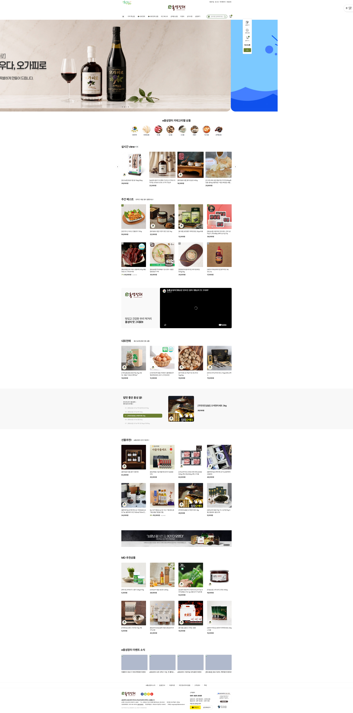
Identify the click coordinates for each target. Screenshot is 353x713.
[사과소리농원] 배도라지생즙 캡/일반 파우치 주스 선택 (187, 181)
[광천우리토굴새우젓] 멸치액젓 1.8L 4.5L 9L (218, 271)
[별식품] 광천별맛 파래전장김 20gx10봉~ (190, 232)
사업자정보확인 (140, 704)
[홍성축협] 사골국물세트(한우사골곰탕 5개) (161, 473)
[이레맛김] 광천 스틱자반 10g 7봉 (131, 628)
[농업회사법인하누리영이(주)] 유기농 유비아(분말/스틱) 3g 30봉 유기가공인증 (190, 591)
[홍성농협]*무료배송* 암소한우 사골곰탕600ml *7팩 (161, 271)
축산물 (158, 135)
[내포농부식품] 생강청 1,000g (159, 590)
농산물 (170, 135)
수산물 (182, 135)
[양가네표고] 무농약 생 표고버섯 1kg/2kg (188, 374)
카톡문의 (196, 707)
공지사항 (189, 16)
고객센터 (197, 685)
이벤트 (182, 16)
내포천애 (142, 16)
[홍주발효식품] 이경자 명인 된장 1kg (161, 231)
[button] (128, 107)
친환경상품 (146, 135)
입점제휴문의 (207, 707)
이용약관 (172, 685)
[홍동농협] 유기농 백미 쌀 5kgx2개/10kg (213, 405)
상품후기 (197, 16)
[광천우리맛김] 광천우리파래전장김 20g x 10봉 (219, 629)
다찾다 (348, 8)
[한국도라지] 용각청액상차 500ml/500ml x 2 (215, 181)
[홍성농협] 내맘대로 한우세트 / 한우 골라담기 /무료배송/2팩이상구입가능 (218, 232)
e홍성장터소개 (150, 685)
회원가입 (211, 2)
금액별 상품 (174, 16)
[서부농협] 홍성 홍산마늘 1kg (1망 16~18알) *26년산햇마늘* (131, 374)
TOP (247, 50)
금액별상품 (219, 135)
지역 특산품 (131, 16)
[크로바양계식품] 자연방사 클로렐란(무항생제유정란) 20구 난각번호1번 (162, 374)
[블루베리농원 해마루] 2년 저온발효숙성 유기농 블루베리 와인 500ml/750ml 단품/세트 (133, 511)
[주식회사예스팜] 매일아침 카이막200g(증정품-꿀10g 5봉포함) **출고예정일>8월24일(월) (159, 181)
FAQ (205, 685)
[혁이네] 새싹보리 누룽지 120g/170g (132, 590)
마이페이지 (223, 2)
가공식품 (206, 135)
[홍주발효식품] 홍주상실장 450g (128, 180)
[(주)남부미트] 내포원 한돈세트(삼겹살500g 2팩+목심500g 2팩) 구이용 (190, 473)
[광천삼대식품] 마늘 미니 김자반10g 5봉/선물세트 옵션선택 (218, 511)
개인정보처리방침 (184, 685)
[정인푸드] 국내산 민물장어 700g (131, 231)
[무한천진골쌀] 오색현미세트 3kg (188, 510)
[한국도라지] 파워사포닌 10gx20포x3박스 (219, 374)
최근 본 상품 (247, 45)
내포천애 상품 (154, 16)
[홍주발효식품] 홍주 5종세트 (130, 472)
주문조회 (229, 2)
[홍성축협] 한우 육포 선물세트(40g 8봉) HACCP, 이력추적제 (133, 271)
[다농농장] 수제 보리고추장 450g (217, 590)
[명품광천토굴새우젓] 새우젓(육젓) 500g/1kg (189, 271)
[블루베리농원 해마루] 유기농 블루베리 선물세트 (219, 473)
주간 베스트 (164, 16)
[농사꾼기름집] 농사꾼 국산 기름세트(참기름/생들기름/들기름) (162, 511)
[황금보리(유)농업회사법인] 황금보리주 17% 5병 (162, 629)
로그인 (217, 2)
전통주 (194, 135)
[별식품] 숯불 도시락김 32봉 (187, 628)
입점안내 (162, 685)
